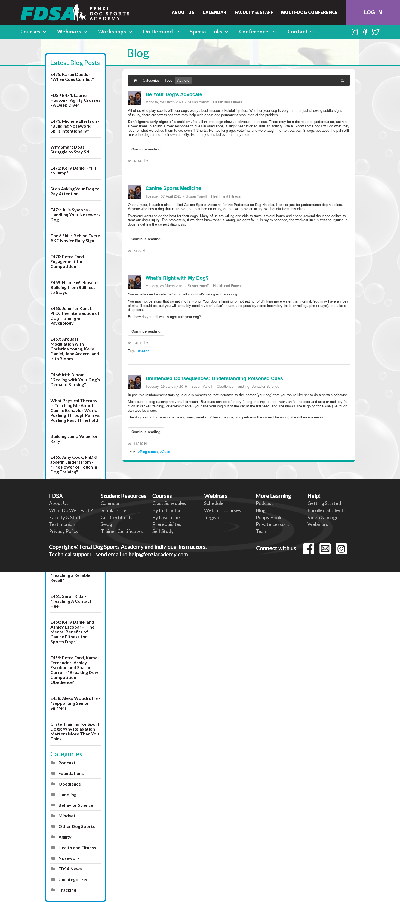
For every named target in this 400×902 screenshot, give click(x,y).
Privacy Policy (63, 531)
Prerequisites (166, 524)
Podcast (67, 762)
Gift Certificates (118, 517)
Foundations (71, 773)
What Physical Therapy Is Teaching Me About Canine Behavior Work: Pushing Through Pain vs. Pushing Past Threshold (75, 410)
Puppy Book (268, 517)
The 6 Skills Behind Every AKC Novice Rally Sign (75, 238)
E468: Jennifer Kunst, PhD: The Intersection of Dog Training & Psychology (75, 315)
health (144, 351)
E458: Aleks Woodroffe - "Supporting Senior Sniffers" (75, 702)
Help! (314, 496)
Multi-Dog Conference (309, 13)
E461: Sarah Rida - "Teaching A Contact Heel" (70, 600)
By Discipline (166, 517)
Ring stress (149, 451)
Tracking (67, 889)
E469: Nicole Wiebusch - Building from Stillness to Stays (74, 287)
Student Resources (123, 496)
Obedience (70, 783)
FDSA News (70, 868)
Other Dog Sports (77, 826)
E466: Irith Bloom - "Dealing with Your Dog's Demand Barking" (75, 379)
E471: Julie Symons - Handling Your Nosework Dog (75, 214)
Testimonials (62, 524)
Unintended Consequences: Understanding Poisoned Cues (214, 378)
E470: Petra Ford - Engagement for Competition (68, 261)
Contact (298, 32)
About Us (183, 13)
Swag (106, 524)
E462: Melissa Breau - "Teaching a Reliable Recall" (71, 575)
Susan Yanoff (198, 101)
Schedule (214, 503)
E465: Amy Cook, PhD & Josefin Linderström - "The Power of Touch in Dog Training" (73, 464)
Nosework (69, 858)
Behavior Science (76, 805)
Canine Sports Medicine (173, 188)
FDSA (56, 496)
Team (261, 531)
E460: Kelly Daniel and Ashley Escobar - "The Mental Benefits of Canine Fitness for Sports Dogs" (72, 631)
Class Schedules (169, 503)
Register (213, 517)
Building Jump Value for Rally (74, 438)
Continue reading (146, 149)
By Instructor (166, 510)
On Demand (158, 32)
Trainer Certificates (122, 531)
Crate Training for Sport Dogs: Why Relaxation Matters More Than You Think (74, 731)
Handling (67, 794)
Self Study (163, 531)
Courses (30, 32)
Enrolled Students (326, 510)
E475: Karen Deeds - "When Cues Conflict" (72, 77)
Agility (65, 836)
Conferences (255, 32)
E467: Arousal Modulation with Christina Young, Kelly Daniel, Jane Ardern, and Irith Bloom (74, 348)
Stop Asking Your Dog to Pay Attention (75, 191)
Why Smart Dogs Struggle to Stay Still (70, 149)
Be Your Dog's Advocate (174, 94)
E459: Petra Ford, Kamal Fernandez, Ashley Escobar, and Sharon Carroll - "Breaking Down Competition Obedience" (75, 670)
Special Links (206, 32)
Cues (166, 451)
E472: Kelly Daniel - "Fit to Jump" (73, 170)
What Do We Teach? (71, 510)
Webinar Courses (222, 510)
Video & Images (324, 517)
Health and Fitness (77, 847)
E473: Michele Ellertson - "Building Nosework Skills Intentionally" (74, 125)
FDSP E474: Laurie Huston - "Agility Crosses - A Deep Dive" (75, 100)
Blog (261, 510)
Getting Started (324, 503)
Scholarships (114, 510)
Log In (373, 13)
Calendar (214, 13)
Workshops (112, 32)
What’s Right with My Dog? (177, 277)
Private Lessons (273, 524)
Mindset (67, 815)
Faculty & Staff (254, 13)
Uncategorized (74, 879)
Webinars (69, 32)
